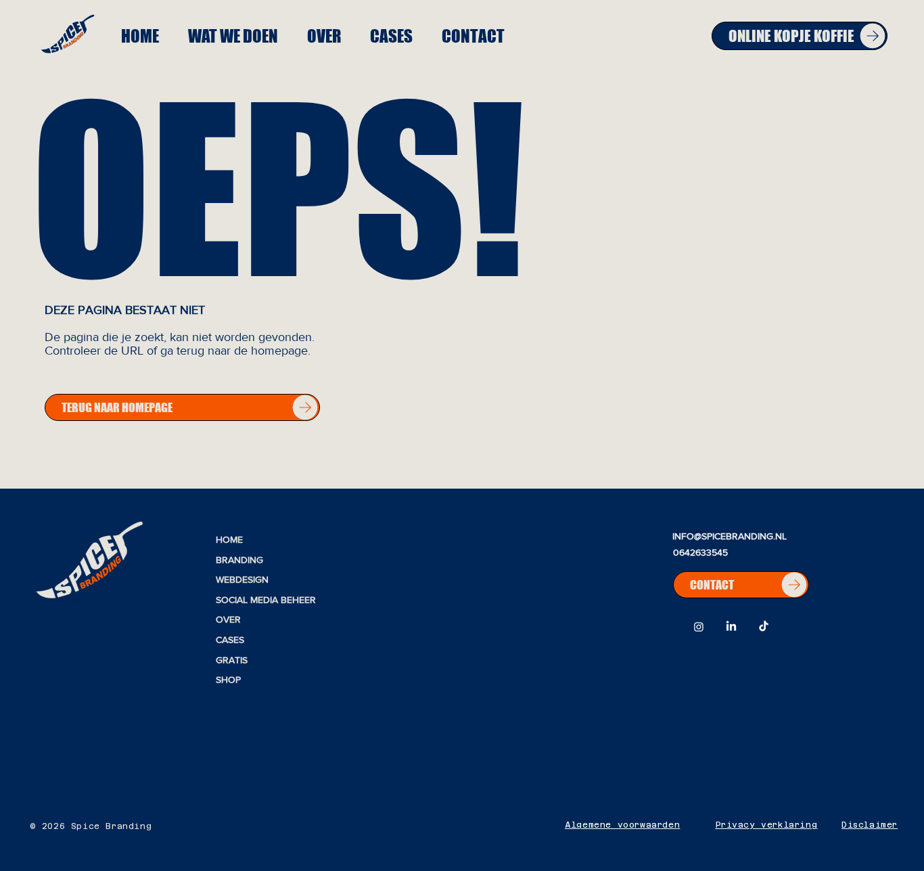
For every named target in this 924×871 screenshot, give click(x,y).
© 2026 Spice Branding (91, 826)
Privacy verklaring (767, 825)
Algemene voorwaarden (622, 825)
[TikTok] (764, 627)
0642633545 (700, 552)
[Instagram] (699, 627)
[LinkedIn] (731, 627)
